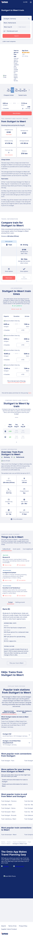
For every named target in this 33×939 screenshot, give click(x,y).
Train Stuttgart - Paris (7, 760)
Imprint (3, 926)
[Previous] (5, 425)
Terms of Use (12, 926)
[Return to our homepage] (4, 2)
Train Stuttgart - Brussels (8, 815)
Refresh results (15, 309)
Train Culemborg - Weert (8, 819)
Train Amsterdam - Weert (8, 834)
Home (3, 842)
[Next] (29, 90)
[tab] (8, 95)
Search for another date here (16, 382)
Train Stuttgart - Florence (8, 801)
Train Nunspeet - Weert (8, 812)
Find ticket (9, 134)
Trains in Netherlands (19, 842)
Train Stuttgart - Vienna (8, 808)
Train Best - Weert (6, 805)
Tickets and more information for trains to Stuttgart (15, 780)
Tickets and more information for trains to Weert (15, 785)
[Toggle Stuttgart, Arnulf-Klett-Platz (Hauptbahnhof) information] (29, 743)
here (29, 393)
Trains (9, 842)
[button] (9, 27)
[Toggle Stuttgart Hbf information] (29, 735)
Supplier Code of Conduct (9, 929)
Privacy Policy (23, 926)
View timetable (9, 155)
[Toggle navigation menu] (31, 2)
